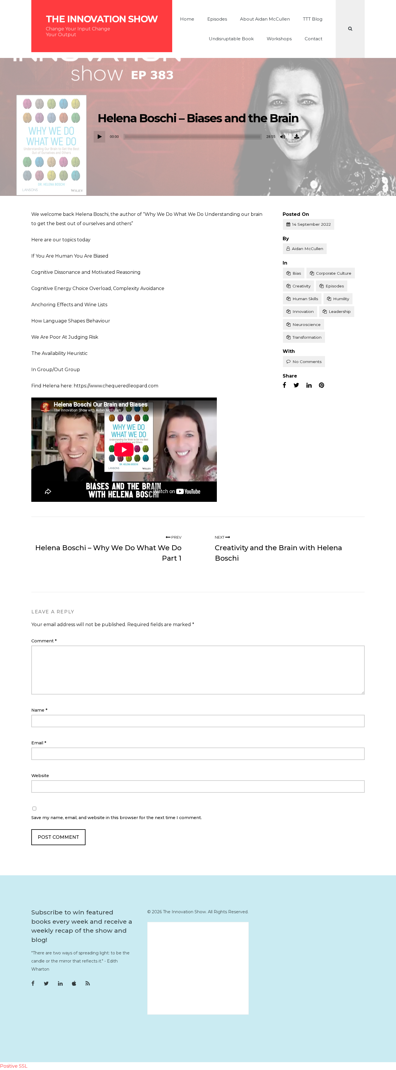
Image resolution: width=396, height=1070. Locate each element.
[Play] (99, 137)
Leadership (340, 311)
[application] (198, 137)
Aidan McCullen (307, 248)
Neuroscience (307, 324)
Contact (313, 38)
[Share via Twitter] (296, 385)
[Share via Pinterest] (321, 385)
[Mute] (283, 137)
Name (39, 710)
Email (38, 742)
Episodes (217, 19)
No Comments (307, 361)
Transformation (307, 337)
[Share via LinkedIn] (309, 385)
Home (187, 19)
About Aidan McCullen (265, 19)
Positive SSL (13, 1066)
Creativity (301, 286)
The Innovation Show (102, 19)
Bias (297, 273)
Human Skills (305, 298)
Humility (341, 298)
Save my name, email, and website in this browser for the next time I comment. (116, 817)
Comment (44, 641)
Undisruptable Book (231, 38)
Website (40, 775)
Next (220, 537)
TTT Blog (312, 19)
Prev (175, 537)
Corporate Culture (333, 273)
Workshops (279, 38)
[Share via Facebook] (284, 385)
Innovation (303, 311)
